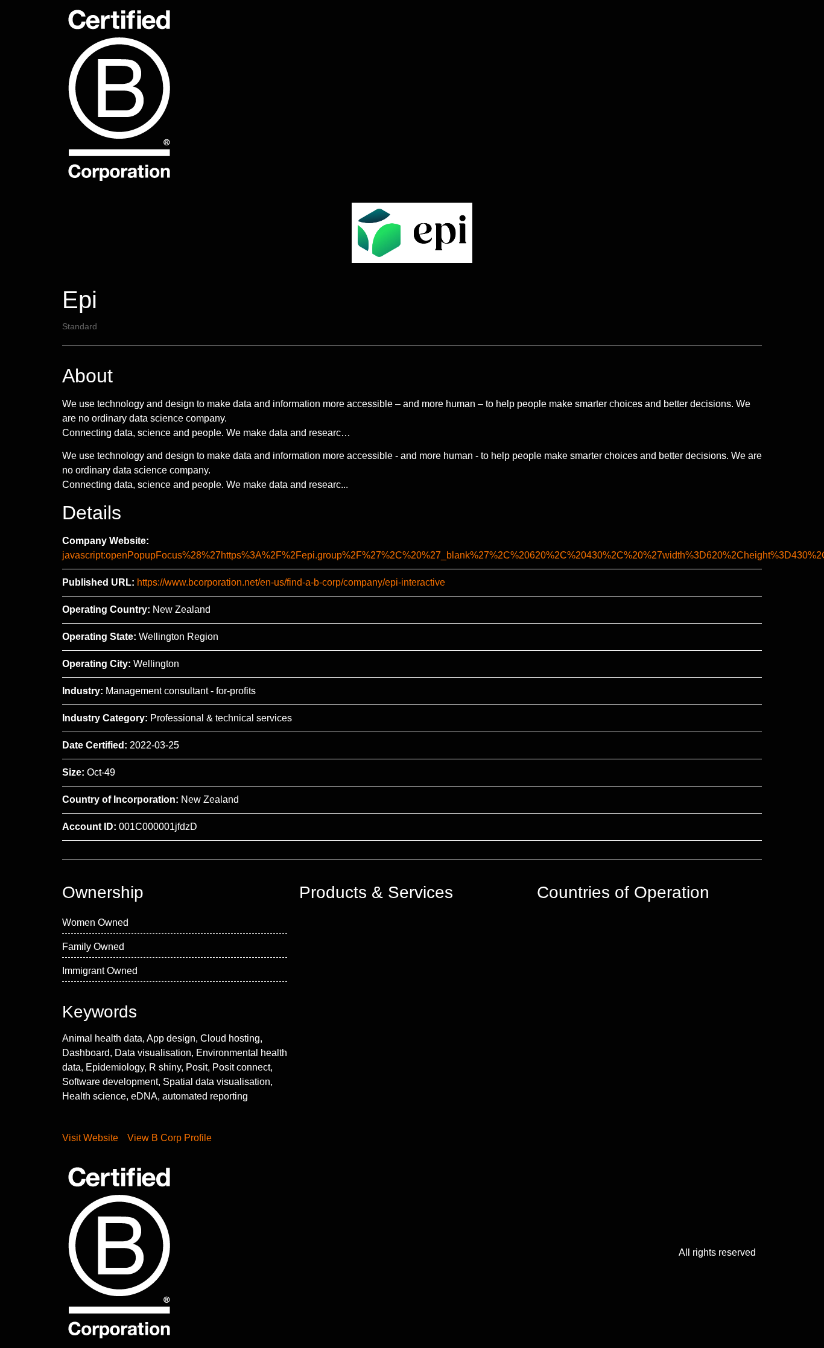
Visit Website (90, 1138)
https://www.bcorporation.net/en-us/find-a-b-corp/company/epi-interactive (291, 582)
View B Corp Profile (169, 1138)
